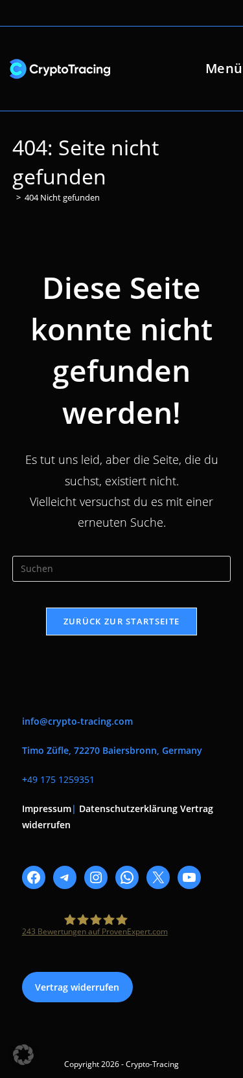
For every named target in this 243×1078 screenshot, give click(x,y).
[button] (23, 1054)
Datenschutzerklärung (128, 808)
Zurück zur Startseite (121, 621)
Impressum (46, 808)
